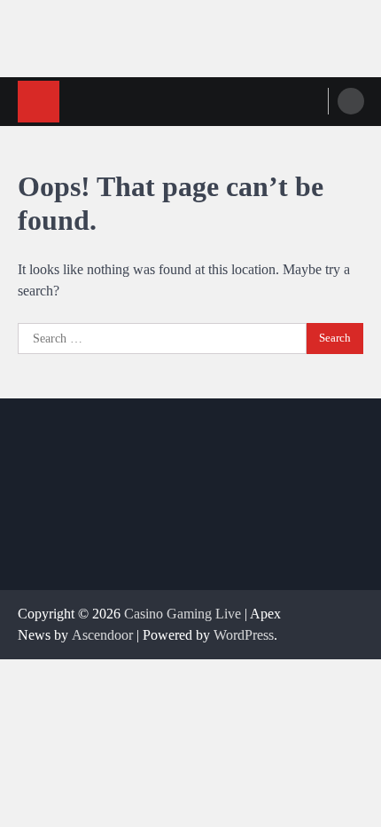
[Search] (351, 101)
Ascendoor (102, 634)
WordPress (244, 634)
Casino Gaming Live (182, 613)
